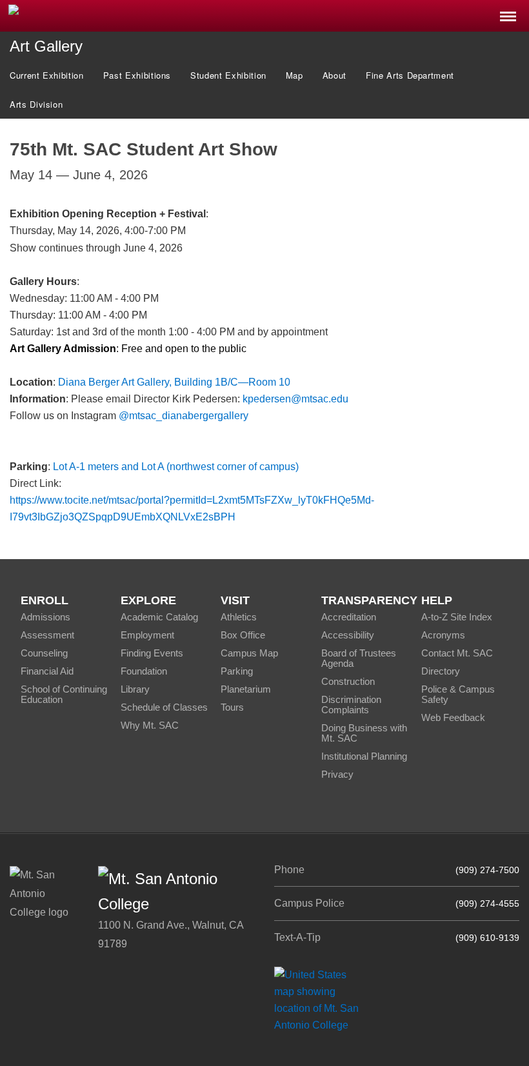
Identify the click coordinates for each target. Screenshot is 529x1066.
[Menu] (508, 12)
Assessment (47, 634)
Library (135, 689)
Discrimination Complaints (351, 704)
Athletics (239, 616)
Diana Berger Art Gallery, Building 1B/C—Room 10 (174, 382)
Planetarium (246, 689)
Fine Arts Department (410, 75)
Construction (348, 681)
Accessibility (347, 634)
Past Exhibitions (137, 75)
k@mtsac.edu (295, 398)
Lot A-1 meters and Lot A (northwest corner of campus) (176, 466)
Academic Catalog (159, 616)
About (334, 75)
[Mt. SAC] (110, 15)
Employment (147, 634)
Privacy (337, 774)
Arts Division (36, 104)
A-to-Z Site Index (456, 616)
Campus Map (249, 652)
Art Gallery (46, 46)
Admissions (45, 616)
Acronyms (443, 634)
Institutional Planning (364, 756)
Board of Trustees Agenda (358, 658)
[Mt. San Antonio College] (321, 999)
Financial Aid (47, 671)
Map (294, 75)
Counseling (44, 652)
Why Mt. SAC (150, 725)
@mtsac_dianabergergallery (183, 415)
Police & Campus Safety (458, 694)
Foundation (144, 671)
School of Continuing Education (64, 694)
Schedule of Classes (164, 707)
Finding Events (152, 652)
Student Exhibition (228, 75)
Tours (232, 707)
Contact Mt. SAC (457, 652)
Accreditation (348, 616)
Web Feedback (453, 717)
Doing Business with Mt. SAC (364, 733)
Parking (237, 671)
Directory (440, 671)
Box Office (243, 634)
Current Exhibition (47, 75)
